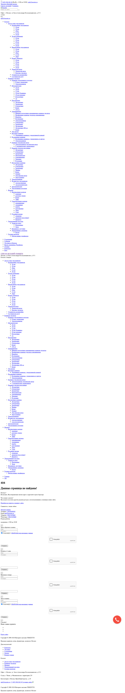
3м (16, 98)
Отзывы (6, 247)
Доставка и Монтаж (10, 243)
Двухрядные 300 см (21, 128)
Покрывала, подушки (18, 229)
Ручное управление (21, 82)
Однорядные (19, 106)
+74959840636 (10, 511)
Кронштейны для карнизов (20, 25)
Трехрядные (19, 104)
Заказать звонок (6, 509)
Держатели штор (17, 69)
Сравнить (15, 6)
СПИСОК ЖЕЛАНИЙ (8, 254)
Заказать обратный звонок (9, 4)
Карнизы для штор (14, 78)
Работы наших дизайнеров (20, 236)
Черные (17, 170)
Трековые (18, 159)
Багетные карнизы (17, 133)
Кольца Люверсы (17, 58)
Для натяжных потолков (19, 188)
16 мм (17, 27)
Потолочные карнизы (18, 163)
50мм (17, 210)
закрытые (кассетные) (22, 218)
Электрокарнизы (20, 84)
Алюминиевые (16, 111)
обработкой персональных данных (22, 533)
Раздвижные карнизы (18, 137)
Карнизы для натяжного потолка (22, 80)
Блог (5, 250)
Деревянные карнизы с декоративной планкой (29, 135)
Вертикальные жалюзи (19, 192)
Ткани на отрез (16, 223)
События (7, 241)
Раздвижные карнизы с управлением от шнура (30, 139)
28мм (17, 56)
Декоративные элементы (19, 230)
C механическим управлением (24, 146)
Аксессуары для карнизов (16, 23)
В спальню (18, 161)
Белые (17, 108)
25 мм (17, 33)
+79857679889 (10, 515)
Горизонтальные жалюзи (19, 201)
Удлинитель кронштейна (19, 75)
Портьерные (19, 225)
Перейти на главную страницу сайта (12, 503)
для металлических (21, 185)
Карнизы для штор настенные (21, 148)
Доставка (7, 649)
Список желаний (6, 6)
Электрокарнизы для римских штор (26, 144)
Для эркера (15, 131)
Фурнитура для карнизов (19, 181)
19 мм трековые (20, 95)
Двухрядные (19, 102)
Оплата (6, 653)
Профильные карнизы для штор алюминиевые (29, 115)
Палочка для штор (21, 73)
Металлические (16, 86)
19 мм (17, 29)
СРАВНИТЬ (19, 254)
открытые (18, 216)
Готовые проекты (13, 234)
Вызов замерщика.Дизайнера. (13, 245)
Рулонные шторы (17, 214)
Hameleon (18, 117)
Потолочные (19, 97)
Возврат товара (9, 655)
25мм (17, 212)
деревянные (19, 205)
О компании (8, 239)
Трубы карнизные (17, 36)
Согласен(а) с (18, 533)
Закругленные (19, 177)
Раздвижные (19, 119)
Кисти (17, 232)
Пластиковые (16, 100)
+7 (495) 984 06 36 (6, 2)
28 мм (17, 34)
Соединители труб (17, 77)
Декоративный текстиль (15, 221)
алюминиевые (19, 203)
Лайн (17, 199)
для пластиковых (20, 183)
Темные (17, 174)
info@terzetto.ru (33, 2)
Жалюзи (10, 190)
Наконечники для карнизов (20, 47)
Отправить (4, 546)
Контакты (7, 248)
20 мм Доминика (20, 93)
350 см (17, 109)
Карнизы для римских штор (20, 142)
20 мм (17, 42)
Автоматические (17, 186)
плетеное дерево (20, 196)
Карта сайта (4, 634)
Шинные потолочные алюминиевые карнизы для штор (32, 113)
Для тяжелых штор (21, 175)
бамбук (17, 207)
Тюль (17, 227)
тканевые (18, 194)
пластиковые (19, 208)
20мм (17, 31)
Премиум (18, 219)
